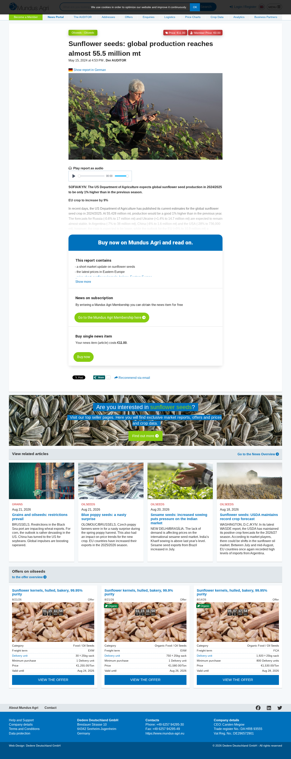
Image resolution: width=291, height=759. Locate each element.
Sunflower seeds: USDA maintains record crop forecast (249, 517)
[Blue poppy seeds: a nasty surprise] (111, 481)
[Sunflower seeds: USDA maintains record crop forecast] (249, 481)
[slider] (91, 176)
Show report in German (89, 70)
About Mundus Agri (23, 707)
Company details (21, 724)
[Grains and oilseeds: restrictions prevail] (41, 481)
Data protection (19, 733)
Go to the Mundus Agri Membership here (110, 318)
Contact (50, 707)
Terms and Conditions (24, 729)
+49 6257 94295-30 (170, 724)
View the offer (53, 680)
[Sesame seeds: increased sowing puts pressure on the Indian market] (180, 481)
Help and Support (21, 720)
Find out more (143, 436)
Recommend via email (134, 377)
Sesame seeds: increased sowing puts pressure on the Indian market (179, 519)
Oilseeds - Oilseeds (83, 32)
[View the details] (53, 622)
